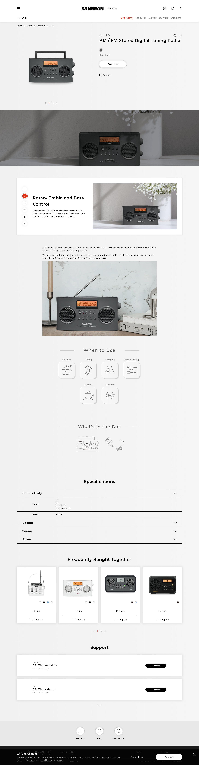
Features (141, 17)
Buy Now (112, 64)
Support (176, 17)
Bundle (163, 17)
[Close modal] (195, 754)
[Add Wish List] (174, 35)
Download (155, 665)
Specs (153, 17)
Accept (169, 757)
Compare (107, 75)
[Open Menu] (18, 8)
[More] (99, 706)
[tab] (99, 493)
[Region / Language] (164, 8)
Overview (126, 17)
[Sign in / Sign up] (181, 8)
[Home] (99, 8)
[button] (45, 103)
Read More (136, 757)
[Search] (172, 8)
